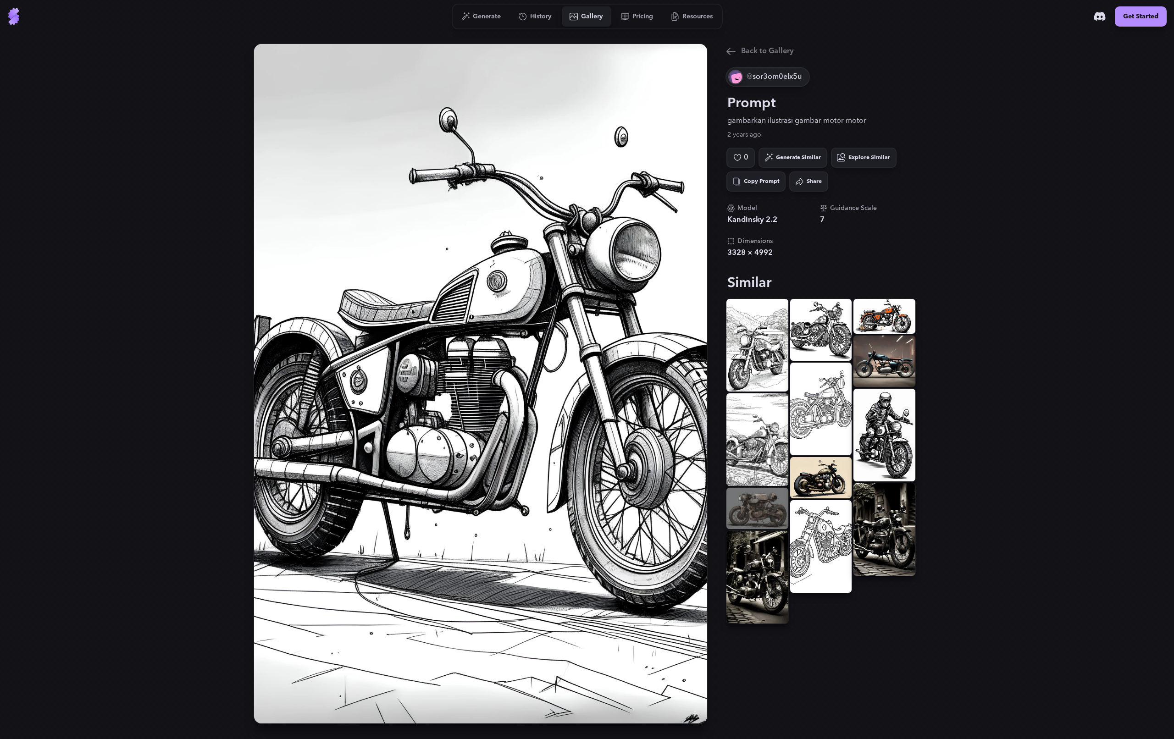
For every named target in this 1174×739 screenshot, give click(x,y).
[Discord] (1099, 16)
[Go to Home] (14, 16)
